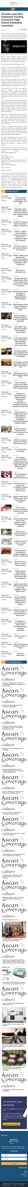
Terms (14, 1185)
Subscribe (14, 1163)
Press (25, 1172)
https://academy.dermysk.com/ (9, 152)
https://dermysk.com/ (18, 64)
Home (25, 1171)
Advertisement (23, 1174)
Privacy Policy (21, 1185)
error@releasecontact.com (17, 179)
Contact (25, 1176)
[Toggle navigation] (13, 9)
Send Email (7, 158)
